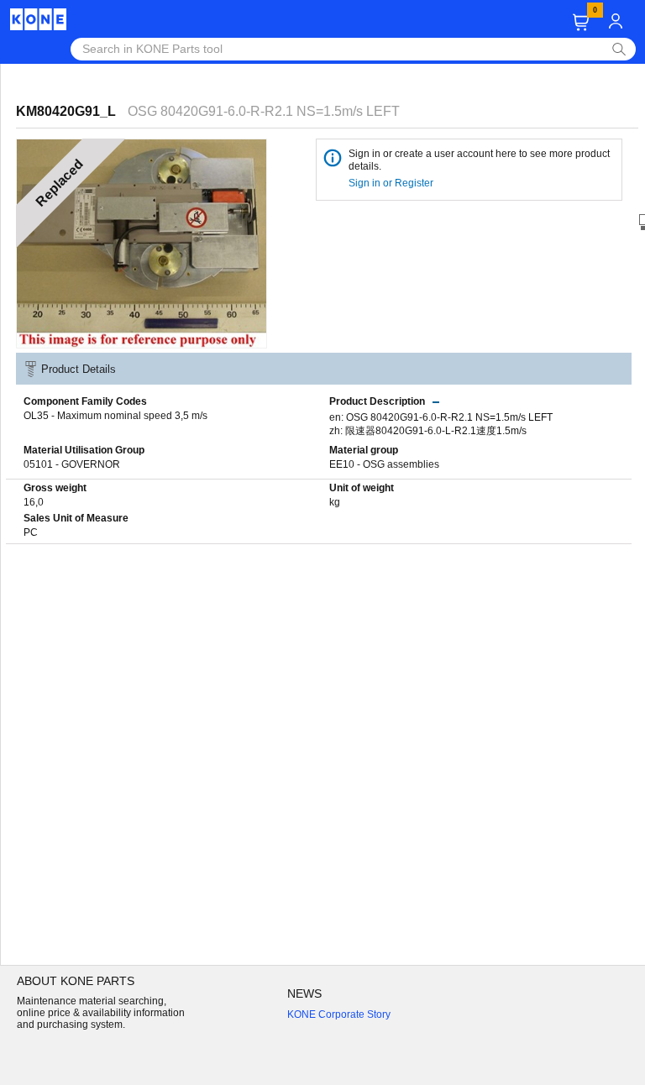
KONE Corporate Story (339, 1014)
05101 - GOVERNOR (72, 464)
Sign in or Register (392, 183)
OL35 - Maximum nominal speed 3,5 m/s (115, 416)
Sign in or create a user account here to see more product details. (479, 160)
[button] (581, 22)
